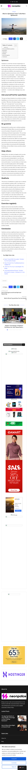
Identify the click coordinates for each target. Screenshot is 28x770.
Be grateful (4, 50)
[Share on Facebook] (14, 39)
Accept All (14, 758)
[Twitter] (12, 1)
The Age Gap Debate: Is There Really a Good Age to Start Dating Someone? (8, 718)
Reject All (14, 766)
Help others (4, 52)
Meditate (4, 53)
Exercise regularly (6, 55)
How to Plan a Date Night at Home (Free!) (8, 726)
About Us (3, 738)
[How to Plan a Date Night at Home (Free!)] (22, 728)
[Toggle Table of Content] (14, 45)
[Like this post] (11, 39)
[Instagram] (14, 1)
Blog (2, 741)
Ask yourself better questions (8, 48)
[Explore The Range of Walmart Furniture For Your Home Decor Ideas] (14, 316)
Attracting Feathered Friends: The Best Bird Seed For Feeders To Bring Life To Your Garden (14, 272)
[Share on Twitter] (17, 39)
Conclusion (4, 56)
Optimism (6, 47)
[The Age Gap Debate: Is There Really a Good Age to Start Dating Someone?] (22, 718)
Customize (14, 762)
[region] (14, 757)
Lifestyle (14, 11)
